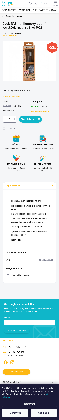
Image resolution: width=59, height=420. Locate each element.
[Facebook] (5, 362)
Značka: (10, 36)
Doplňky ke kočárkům (16, 10)
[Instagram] (12, 362)
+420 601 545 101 (16, 352)
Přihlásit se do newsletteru (17, 331)
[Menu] (55, 3)
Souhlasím (43, 413)
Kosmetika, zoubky (20, 275)
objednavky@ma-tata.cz (18, 347)
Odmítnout (15, 413)
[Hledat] (30, 3)
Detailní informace (12, 96)
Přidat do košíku (28, 119)
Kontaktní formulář (16, 372)
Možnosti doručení (40, 111)
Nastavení (29, 404)
